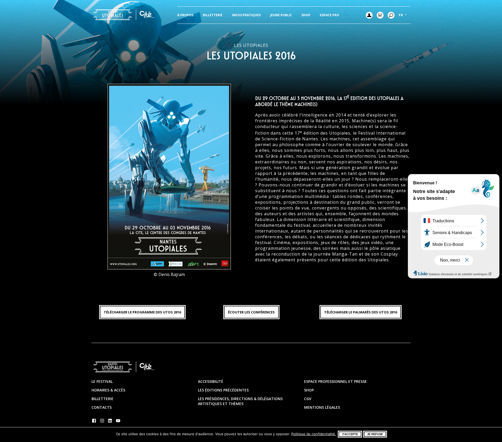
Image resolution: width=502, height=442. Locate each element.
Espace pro (329, 15)
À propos (185, 15)
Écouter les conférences (251, 312)
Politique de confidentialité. (313, 434)
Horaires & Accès (108, 390)
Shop (305, 15)
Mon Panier (380, 15)
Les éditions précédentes (223, 390)
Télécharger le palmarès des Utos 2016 (360, 312)
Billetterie (213, 15)
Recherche (391, 15)
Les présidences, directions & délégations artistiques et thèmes (240, 401)
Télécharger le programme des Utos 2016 (142, 312)
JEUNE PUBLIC (281, 15)
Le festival (102, 381)
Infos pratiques (246, 15)
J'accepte (350, 434)
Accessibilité (210, 381)
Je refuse (375, 434)
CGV (307, 398)
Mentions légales (322, 407)
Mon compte (369, 15)
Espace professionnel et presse (335, 381)
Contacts (102, 407)
